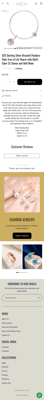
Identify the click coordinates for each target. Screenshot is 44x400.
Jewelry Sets (6, 383)
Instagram (5, 347)
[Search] (7, 3)
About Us (5, 319)
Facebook (5, 351)
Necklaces (5, 379)
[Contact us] (39, 395)
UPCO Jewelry (24, 390)
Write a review (22, 156)
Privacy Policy (7, 323)
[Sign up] (38, 297)
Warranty (8, 96)
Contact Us (6, 335)
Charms (4, 371)
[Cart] (41, 3)
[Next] (39, 257)
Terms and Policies (22, 395)
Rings (4, 363)
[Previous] (5, 257)
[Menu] (2, 3)
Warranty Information (10, 327)
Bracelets (5, 367)
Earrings (5, 375)
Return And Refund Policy (11, 331)
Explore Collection (22, 236)
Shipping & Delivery (11, 90)
